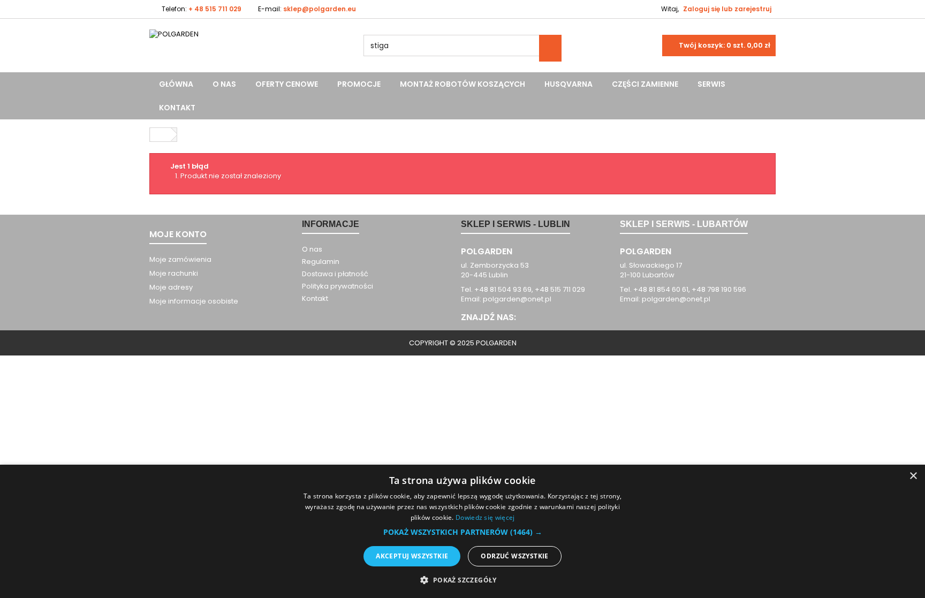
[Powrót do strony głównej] (160, 134)
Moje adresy (171, 287)
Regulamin (320, 261)
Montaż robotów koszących (462, 84)
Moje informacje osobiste (193, 301)
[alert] (462, 531)
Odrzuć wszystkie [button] (514, 556)
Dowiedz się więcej (485, 517)
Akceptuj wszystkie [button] (412, 556)
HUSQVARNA (568, 84)
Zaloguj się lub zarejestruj (727, 8)
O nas (224, 84)
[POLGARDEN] (248, 50)
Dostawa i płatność (335, 274)
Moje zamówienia (180, 259)
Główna (176, 84)
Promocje (359, 84)
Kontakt (177, 107)
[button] (462, 532)
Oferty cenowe (286, 84)
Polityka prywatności (337, 286)
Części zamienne (645, 84)
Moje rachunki (173, 273)
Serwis (711, 84)
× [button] (913, 476)
